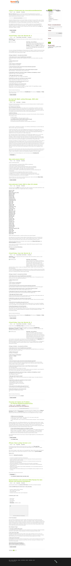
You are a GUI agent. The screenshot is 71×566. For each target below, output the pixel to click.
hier (40, 26)
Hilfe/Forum (23, 560)
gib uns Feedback (38, 451)
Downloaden (12, 502)
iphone (17, 439)
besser (22, 395)
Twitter (43, 91)
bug (12, 439)
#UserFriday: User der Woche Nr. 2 (20, 322)
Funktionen (49, 10)
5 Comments (23, 185)
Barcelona (50, 14)
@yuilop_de (60, 33)
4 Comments (23, 444)
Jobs (12, 560)
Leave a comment (13, 30)
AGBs (34, 560)
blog (17, 37)
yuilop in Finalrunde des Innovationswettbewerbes (25, 10)
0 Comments (29, 37)
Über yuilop (15, 560)
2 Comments (23, 102)
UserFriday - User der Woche (22, 37)
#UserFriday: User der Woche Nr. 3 (20, 253)
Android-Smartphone (12, 242)
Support (58, 10)
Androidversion (21, 411)
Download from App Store (18, 455)
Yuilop (22, 325)
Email (37, 45)
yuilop (14, 40)
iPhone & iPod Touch (36, 241)
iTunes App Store (36, 446)
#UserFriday (11, 39)
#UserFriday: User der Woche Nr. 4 (20, 35)
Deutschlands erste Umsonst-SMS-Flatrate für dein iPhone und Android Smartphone (25, 480)
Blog (9, 560)
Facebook (28, 45)
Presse (19, 560)
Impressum (30, 560)
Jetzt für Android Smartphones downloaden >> (17, 543)
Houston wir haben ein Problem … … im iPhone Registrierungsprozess (21, 402)
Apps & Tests (50, 12)
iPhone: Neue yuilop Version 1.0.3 (20, 443)
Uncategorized (51, 18)
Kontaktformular (28, 91)
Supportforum (39, 339)
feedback (14, 439)
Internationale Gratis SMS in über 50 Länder (23, 184)
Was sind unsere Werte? (17, 159)
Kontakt (27, 560)
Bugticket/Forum (12, 328)
